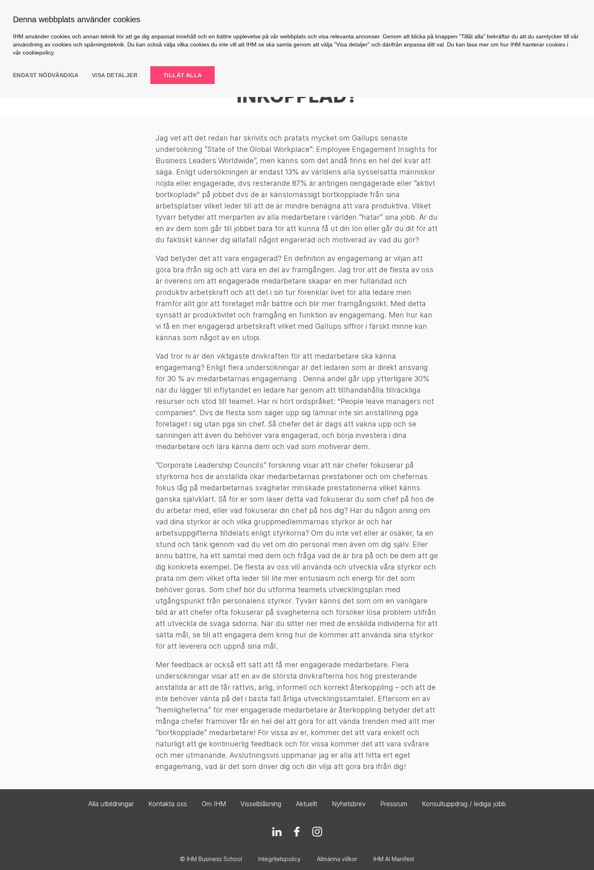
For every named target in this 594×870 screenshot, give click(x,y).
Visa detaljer (114, 75)
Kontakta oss (167, 804)
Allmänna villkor (337, 858)
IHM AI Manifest (393, 858)
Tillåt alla (182, 75)
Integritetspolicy (279, 858)
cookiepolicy (38, 52)
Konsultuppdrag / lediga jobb (464, 804)
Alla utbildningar (111, 804)
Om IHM (214, 804)
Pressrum (393, 804)
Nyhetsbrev (349, 804)
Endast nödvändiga (46, 75)
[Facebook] (297, 832)
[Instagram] (317, 832)
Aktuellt (306, 804)
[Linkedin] (277, 832)
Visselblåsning (260, 804)
